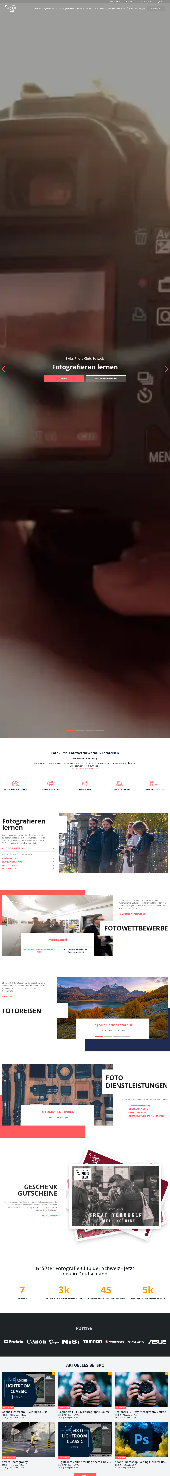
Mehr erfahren (49, 1215)
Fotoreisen (99, 8)
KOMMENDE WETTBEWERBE (132, 914)
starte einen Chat (90, 768)
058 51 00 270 (115, 2)
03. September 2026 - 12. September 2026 (75, 950)
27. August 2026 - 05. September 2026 (39, 950)
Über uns (130, 8)
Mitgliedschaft (48, 8)
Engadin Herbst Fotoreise (113, 1025)
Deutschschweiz (146, 1)
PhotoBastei (57, 940)
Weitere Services (115, 8)
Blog (141, 8)
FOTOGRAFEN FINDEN (57, 1112)
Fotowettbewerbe (83, 8)
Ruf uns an (76, 768)
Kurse (35, 8)
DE (161, 1)
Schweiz (131, 1)
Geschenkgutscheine (65, 8)
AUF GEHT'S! (7, 996)
